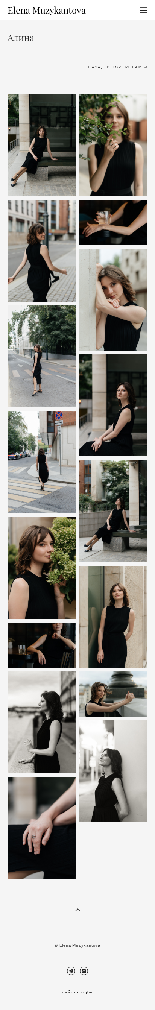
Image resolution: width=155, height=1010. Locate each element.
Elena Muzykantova (47, 10)
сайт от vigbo (77, 992)
